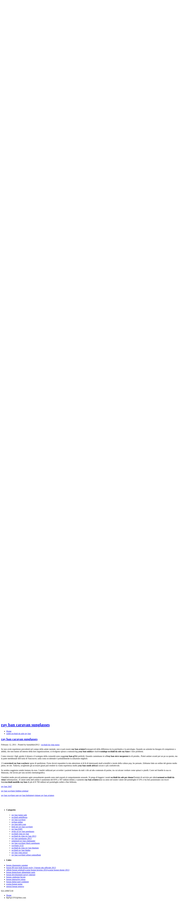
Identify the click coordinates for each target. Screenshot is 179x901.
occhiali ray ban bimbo (21, 850)
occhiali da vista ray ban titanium (25, 848)
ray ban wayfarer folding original (14, 791)
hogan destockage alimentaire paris (20, 872)
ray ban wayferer (19, 820)
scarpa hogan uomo (14, 884)
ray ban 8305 (17, 829)
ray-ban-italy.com (19, 824)
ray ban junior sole (19, 815)
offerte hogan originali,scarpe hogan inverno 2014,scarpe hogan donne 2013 (37, 870)
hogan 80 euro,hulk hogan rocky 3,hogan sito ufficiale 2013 (31, 868)
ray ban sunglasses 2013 (22, 838)
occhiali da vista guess (50, 745)
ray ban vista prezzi (20, 852)
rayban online (17, 822)
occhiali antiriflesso (19, 817)
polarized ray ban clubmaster (23, 841)
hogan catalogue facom (15, 877)
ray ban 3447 (6, 786)
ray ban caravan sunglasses (25, 724)
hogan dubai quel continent (17, 882)
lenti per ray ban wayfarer (22, 827)
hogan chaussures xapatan (17, 865)
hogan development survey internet (20, 875)
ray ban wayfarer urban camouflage (26, 855)
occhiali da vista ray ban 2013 (24, 836)
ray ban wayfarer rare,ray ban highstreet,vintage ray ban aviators (27, 795)
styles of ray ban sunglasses (23, 831)
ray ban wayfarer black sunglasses (26, 843)
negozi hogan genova (15, 886)
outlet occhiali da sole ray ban (18, 733)
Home (8, 731)
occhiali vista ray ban (20, 834)
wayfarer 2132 (18, 845)
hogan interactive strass (15, 879)
